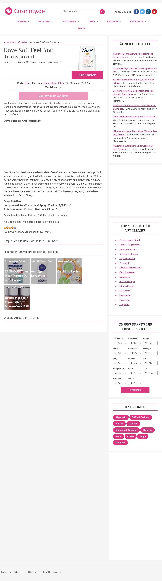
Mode (118, 436)
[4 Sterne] (12, 227)
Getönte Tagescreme (129, 244)
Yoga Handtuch (127, 258)
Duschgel (124, 263)
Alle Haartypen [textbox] (151, 353)
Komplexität (118, 369)
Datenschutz (19, 572)
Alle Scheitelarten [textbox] (136, 363)
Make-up (147, 430)
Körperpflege (50, 83)
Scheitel (131, 359)
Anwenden (135, 390)
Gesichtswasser (127, 272)
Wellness (120, 442)
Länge (146, 339)
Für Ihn (119, 423)
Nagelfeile (124, 304)
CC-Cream (124, 290)
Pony (115, 359)
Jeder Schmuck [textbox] (136, 353)
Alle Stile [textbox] (148, 363)
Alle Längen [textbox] (150, 343)
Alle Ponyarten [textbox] (120, 363)
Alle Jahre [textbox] (149, 373)
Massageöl (124, 277)
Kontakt (46, 572)
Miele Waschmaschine (130, 267)
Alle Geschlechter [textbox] (120, 343)
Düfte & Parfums (141, 417)
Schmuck (132, 349)
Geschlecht (118, 339)
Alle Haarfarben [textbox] (136, 343)
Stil (144, 359)
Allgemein (120, 417)
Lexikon (112, 21)
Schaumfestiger (127, 281)
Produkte (136, 21)
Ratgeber (69, 21)
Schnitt (116, 349)
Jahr (145, 369)
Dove (27, 83)
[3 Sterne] (10, 227)
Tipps (91, 21)
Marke (131, 379)
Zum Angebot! (87, 75)
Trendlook (117, 379)
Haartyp (147, 349)
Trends (21, 21)
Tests (81, 28)
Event (130, 369)
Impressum (6, 572)
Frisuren (44, 21)
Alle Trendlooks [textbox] (120, 383)
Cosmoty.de (10, 42)
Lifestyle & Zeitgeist (126, 430)
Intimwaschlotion (127, 249)
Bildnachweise (34, 572)
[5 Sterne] (15, 227)
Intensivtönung (126, 286)
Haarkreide (125, 295)
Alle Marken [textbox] (135, 383)
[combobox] (120, 343)
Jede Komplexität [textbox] (120, 373)
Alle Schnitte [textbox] (119, 353)
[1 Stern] (5, 227)
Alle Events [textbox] (134, 373)
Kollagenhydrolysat (128, 254)
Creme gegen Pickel (129, 240)
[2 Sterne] (7, 227)
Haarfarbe (132, 339)
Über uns (57, 572)
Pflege (61, 83)
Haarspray (124, 300)
